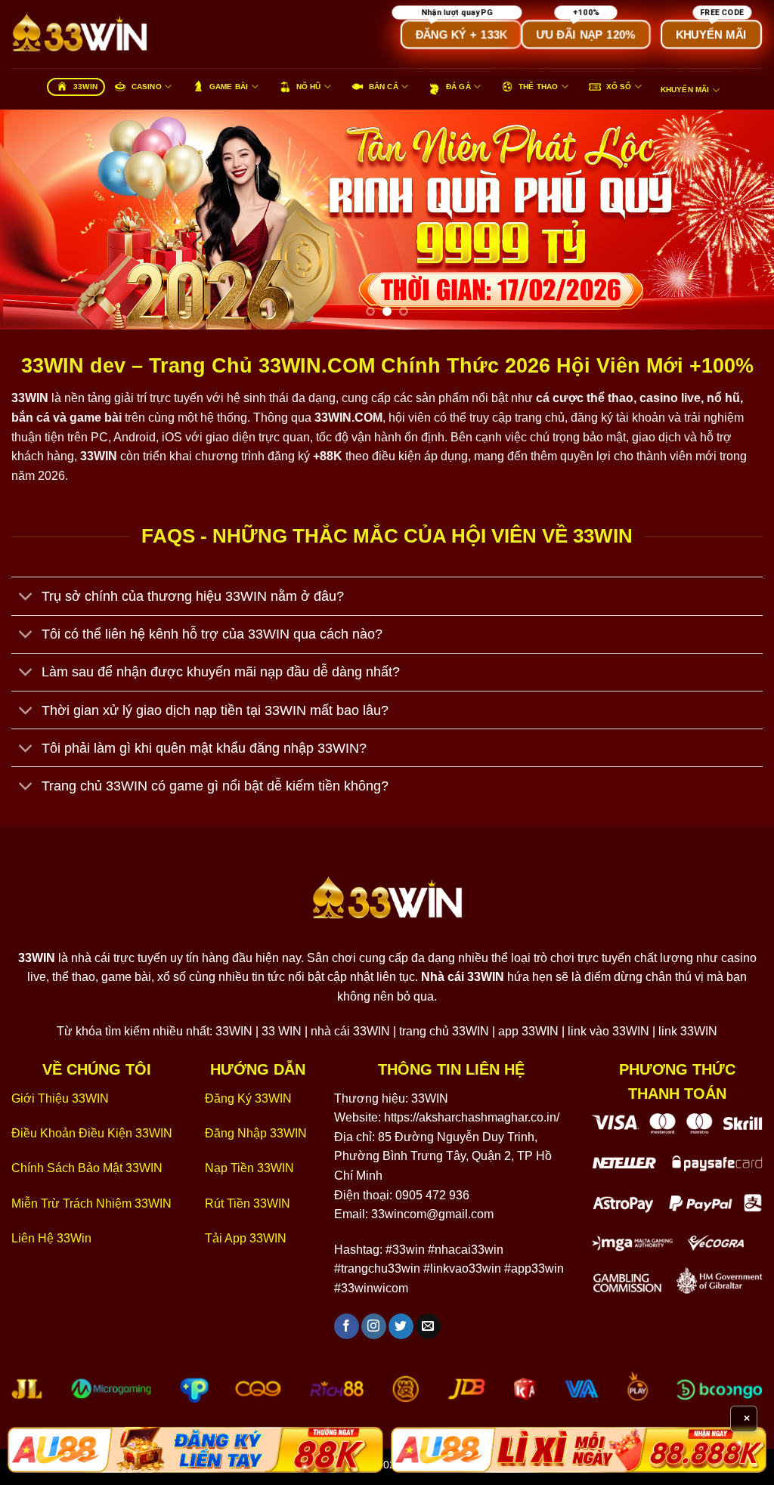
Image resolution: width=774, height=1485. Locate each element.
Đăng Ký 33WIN (248, 1098)
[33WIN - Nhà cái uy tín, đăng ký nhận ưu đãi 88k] (87, 34)
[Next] (739, 219)
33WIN (85, 86)
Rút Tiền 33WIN (247, 1203)
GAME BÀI (229, 86)
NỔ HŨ (308, 86)
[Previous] (34, 219)
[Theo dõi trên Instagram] (373, 1326)
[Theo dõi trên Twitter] (401, 1326)
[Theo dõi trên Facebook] (346, 1326)
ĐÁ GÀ (458, 86)
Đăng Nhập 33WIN (256, 1133)
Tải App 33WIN (245, 1238)
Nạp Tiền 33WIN (249, 1168)
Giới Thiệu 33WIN (60, 1098)
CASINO (147, 86)
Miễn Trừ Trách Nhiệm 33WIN (91, 1203)
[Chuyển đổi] (26, 597)
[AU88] (195, 1450)
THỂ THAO (539, 86)
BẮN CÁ (383, 86)
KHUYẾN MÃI (685, 89)
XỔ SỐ (619, 86)
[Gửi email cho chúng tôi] (428, 1326)
